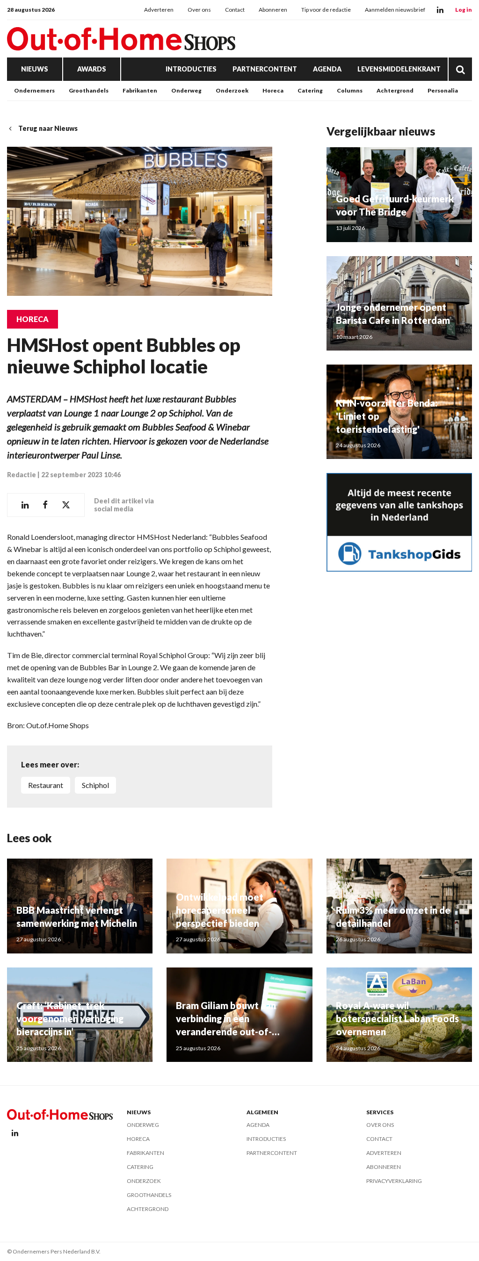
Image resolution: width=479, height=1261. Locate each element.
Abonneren (273, 9)
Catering (310, 90)
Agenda (327, 69)
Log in (463, 9)
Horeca (272, 90)
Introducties (191, 69)
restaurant (45, 785)
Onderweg (186, 90)
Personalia (443, 90)
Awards (91, 69)
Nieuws (34, 69)
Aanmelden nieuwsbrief (395, 9)
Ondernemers (34, 90)
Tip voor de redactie (326, 9)
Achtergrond (395, 90)
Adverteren (159, 9)
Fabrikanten (140, 90)
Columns (350, 90)
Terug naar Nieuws (48, 128)
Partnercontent (264, 69)
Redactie (21, 475)
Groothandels (89, 90)
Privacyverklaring (394, 1180)
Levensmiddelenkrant (399, 69)
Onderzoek (232, 90)
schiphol (95, 785)
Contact (235, 9)
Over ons (199, 9)
